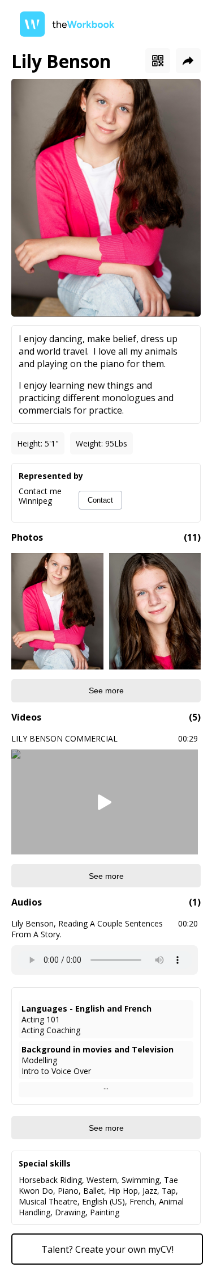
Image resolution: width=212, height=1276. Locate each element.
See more (106, 690)
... (106, 1086)
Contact (100, 500)
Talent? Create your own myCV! (107, 1249)
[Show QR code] (157, 60)
